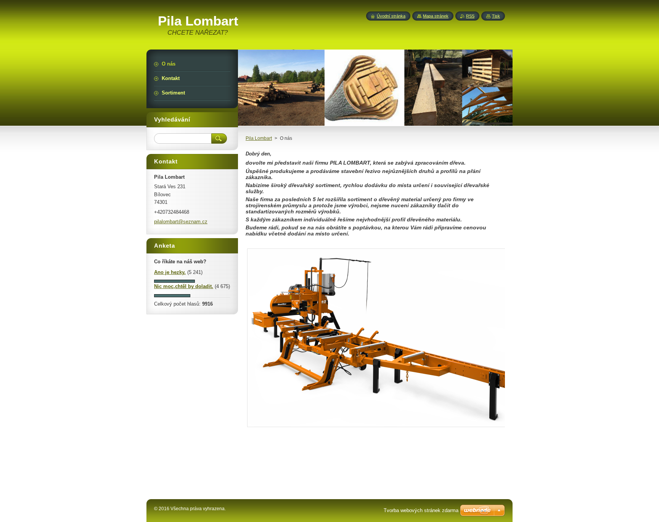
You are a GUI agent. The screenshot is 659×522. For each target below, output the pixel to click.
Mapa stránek (435, 16)
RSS (470, 16)
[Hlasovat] (174, 281)
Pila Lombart (259, 138)
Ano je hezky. (170, 272)
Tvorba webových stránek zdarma (421, 510)
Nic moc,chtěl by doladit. (183, 286)
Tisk (496, 16)
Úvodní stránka (391, 16)
